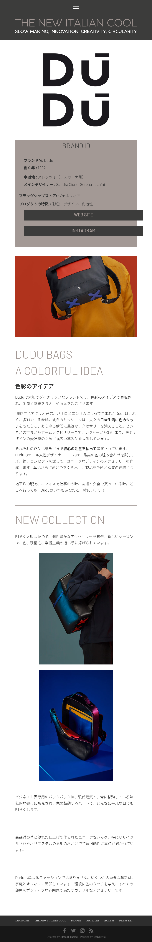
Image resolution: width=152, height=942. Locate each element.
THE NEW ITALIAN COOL (50, 920)
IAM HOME (22, 920)
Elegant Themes (69, 937)
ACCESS (109, 920)
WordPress (99, 937)
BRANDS (76, 920)
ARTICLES (92, 920)
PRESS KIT (126, 920)
